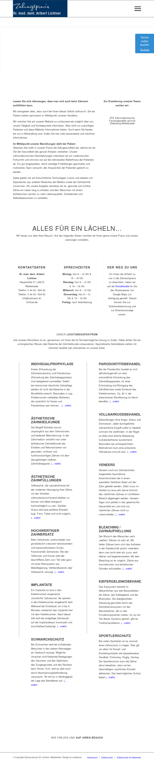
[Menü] (136, 8)
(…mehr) (66, 405)
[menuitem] (136, 8)
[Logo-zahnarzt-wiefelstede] (40, 8)
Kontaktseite (122, 286)
